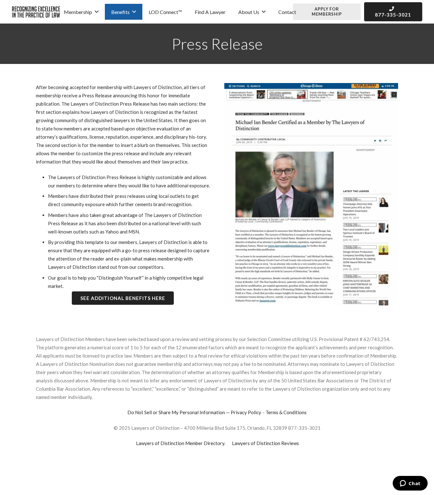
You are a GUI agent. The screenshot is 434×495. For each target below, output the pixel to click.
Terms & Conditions (286, 412)
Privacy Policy (246, 412)
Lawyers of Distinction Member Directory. (180, 443)
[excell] (36, 11)
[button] (96, 12)
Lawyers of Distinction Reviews (265, 443)
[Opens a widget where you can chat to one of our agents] (410, 484)
